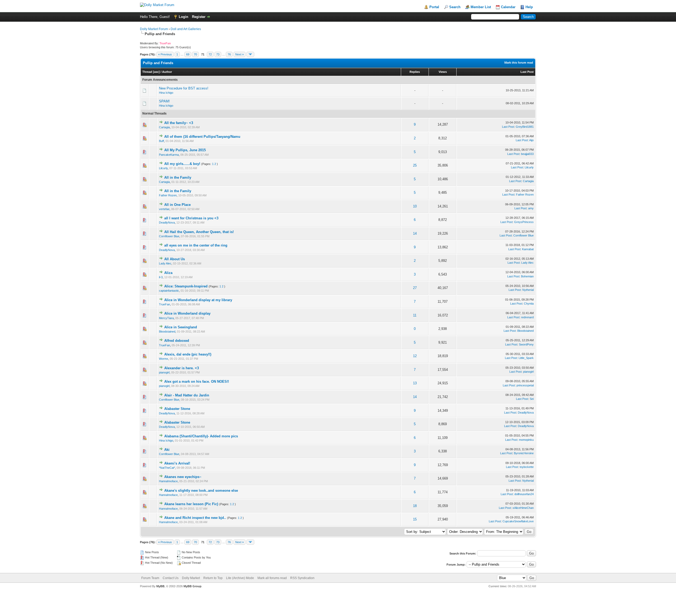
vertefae (164, 209)
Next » (239, 54)
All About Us (174, 259)
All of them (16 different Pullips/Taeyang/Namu (202, 137)
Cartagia (164, 127)
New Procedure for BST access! (183, 88)
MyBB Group (192, 586)
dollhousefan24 (524, 494)
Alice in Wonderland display (187, 313)
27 (415, 288)
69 (187, 54)
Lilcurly (163, 168)
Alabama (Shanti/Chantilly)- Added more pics (201, 436)
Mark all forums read (272, 578)
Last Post (527, 71)
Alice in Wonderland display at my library (198, 300)
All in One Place (177, 205)
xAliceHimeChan (523, 507)
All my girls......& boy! (182, 164)
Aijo (531, 140)
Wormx (163, 358)
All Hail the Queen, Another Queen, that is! (199, 232)
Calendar (508, 7)
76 (229, 54)
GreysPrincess (524, 222)
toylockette (527, 466)
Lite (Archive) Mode (240, 578)
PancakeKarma (169, 154)
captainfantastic (169, 290)
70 (195, 54)
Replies (415, 71)
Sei (532, 398)
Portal (434, 7)
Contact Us (171, 578)
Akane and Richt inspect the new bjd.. (195, 518)
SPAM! (164, 101)
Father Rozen (168, 195)
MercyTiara (166, 318)
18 (415, 506)
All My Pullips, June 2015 (185, 150)
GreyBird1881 (525, 126)
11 (414, 315)
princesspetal (525, 385)
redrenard (527, 317)
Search (455, 7)
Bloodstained (167, 331)
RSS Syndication (302, 578)
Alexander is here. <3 (181, 368)
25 (415, 165)
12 (415, 356)
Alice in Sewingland (180, 327)
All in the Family (177, 177)
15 (415, 519)
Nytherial (528, 289)
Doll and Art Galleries (186, 29)
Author (167, 71)
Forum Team (150, 578)
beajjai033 (527, 153)
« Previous (165, 54)
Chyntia (529, 303)
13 (415, 383)
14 (415, 233)
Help (529, 7)
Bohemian (527, 276)
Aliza (168, 273)
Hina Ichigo (166, 92)
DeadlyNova (167, 222)
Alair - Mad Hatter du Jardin (186, 395)
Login (183, 17)
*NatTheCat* (167, 467)
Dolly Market (191, 578)
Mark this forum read (518, 62)
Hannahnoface (168, 481)
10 (415, 206)
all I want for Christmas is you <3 (191, 218)
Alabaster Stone (177, 409)
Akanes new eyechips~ (182, 477)
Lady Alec (165, 263)
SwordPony (526, 344)
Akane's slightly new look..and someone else (201, 490)
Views (443, 71)
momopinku (526, 439)
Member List (481, 7)
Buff (161, 141)
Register (198, 17)
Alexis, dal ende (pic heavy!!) (187, 354)
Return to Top (213, 578)
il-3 (161, 277)
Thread (147, 71)
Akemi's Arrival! (177, 463)
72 (210, 54)
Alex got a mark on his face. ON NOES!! (196, 381)
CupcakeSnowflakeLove (518, 521)
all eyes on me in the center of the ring (195, 245)
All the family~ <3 (178, 123)
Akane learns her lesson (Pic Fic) (191, 504)
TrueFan (164, 304)
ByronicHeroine (524, 453)
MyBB (160, 586)
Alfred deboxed (176, 341)
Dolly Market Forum (154, 29)
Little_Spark (526, 357)
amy (531, 208)
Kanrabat (528, 249)
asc (156, 71)
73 (217, 54)
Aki (167, 450)
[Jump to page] (250, 54)
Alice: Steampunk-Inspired (186, 286)
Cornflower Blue (169, 236)
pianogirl (164, 372)
